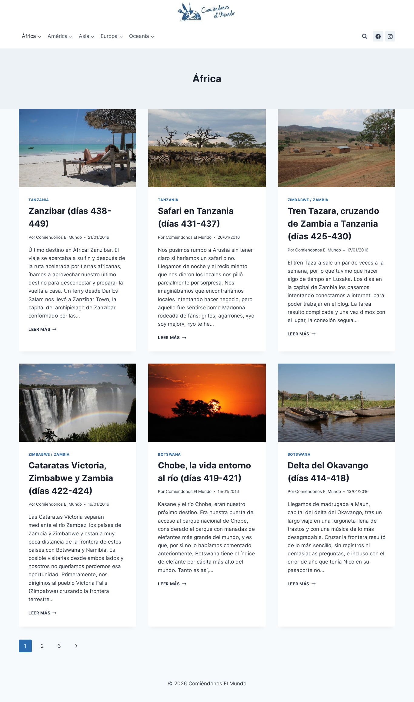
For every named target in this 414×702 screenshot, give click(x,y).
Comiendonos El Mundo (59, 237)
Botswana (169, 454)
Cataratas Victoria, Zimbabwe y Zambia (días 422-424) (70, 478)
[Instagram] (390, 36)
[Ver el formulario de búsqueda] (364, 36)
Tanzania (38, 200)
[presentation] (77, 148)
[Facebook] (378, 36)
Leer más (42, 329)
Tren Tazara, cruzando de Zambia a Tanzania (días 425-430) (333, 223)
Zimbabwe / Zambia (308, 200)
